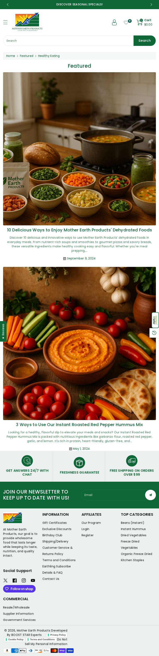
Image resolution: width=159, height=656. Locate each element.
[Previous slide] (7, 4)
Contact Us (50, 579)
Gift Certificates (54, 523)
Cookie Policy (15, 639)
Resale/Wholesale (16, 607)
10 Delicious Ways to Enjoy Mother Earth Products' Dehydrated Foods (79, 230)
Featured (26, 56)
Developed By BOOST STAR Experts (37, 632)
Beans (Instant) (133, 523)
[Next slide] (151, 4)
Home (10, 56)
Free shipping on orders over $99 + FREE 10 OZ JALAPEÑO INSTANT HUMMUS (79, 4)
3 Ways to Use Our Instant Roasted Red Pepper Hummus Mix (79, 425)
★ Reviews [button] (3, 331)
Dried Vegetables (134, 535)
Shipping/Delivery (55, 541)
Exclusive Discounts (57, 529)
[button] (155, 320)
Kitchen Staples (132, 560)
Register (88, 535)
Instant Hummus (133, 529)
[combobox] (79, 40)
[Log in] (114, 22)
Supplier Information (18, 614)
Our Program (91, 523)
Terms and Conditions (59, 560)
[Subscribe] (150, 495)
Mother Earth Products (33, 630)
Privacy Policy (58, 634)
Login (85, 529)
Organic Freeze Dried (136, 554)
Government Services (19, 620)
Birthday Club (52, 535)
